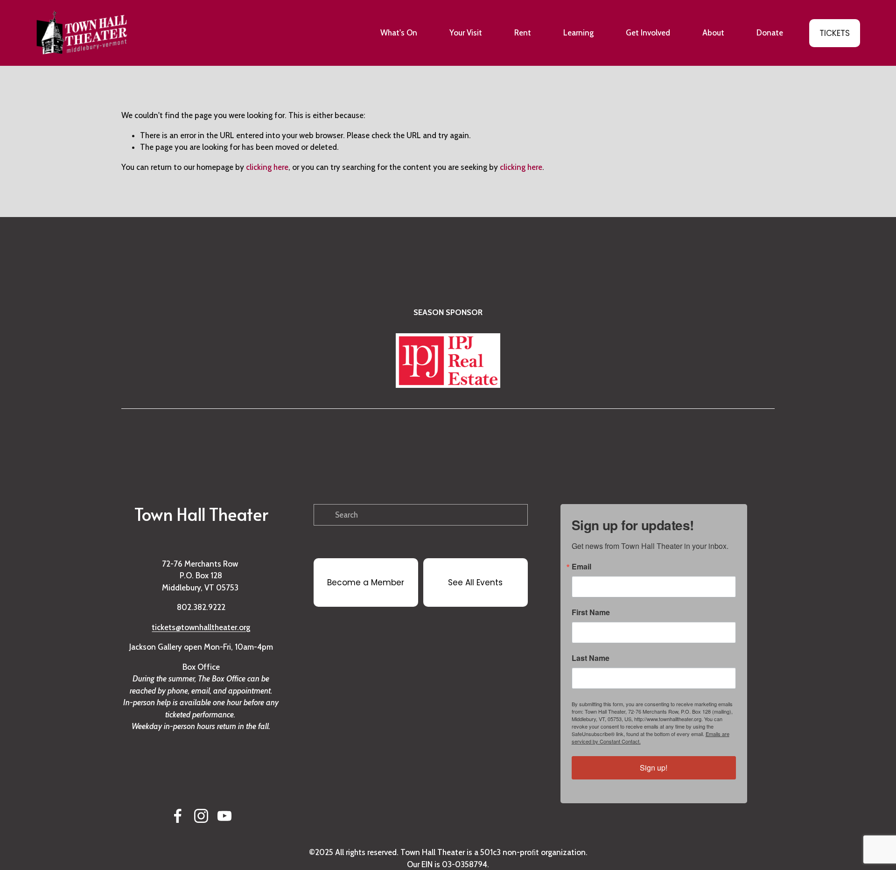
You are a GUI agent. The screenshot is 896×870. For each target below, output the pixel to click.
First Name (591, 612)
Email (581, 566)
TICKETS (834, 33)
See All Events (475, 582)
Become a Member (365, 582)
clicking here (267, 167)
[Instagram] (201, 815)
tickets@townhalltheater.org (201, 627)
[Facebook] (177, 815)
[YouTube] (224, 815)
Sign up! (653, 767)
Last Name (590, 658)
